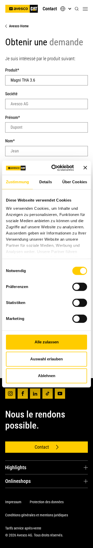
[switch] (79, 287)
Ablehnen (46, 375)
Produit (12, 70)
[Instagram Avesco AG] (10, 393)
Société (11, 93)
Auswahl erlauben (46, 359)
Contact (50, 8)
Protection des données (47, 502)
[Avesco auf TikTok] (47, 393)
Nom (10, 140)
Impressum (13, 502)
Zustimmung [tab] (17, 182)
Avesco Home (19, 26)
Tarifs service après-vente (23, 528)
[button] (76, 8)
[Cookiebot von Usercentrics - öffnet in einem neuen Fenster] (54, 167)
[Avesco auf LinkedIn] (35, 393)
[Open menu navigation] (85, 8)
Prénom (12, 117)
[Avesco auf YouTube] (60, 393)
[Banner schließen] (85, 168)
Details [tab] (45, 182)
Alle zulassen (47, 342)
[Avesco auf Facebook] (23, 393)
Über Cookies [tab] (74, 182)
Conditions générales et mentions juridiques (36, 515)
